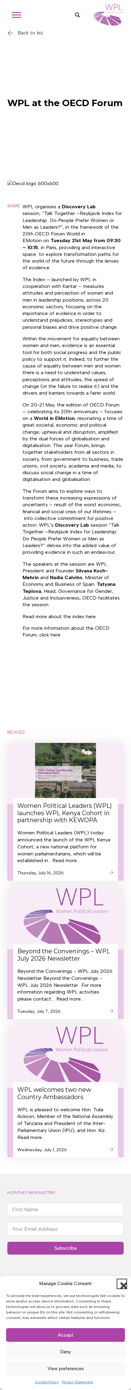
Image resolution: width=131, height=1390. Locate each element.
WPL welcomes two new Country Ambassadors (54, 1093)
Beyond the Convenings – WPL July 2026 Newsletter (63, 955)
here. (91, 616)
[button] (122, 1284)
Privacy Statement (77, 1382)
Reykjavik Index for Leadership (82, 532)
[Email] (14, 272)
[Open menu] (16, 15)
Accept (65, 1335)
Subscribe (65, 1248)
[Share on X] (14, 224)
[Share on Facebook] (14, 240)
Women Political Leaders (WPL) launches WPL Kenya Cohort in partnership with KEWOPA (64, 813)
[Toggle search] (77, 15)
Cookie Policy (47, 1382)
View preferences (66, 1368)
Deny (65, 1352)
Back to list (30, 33)
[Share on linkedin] (14, 256)
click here (49, 635)
